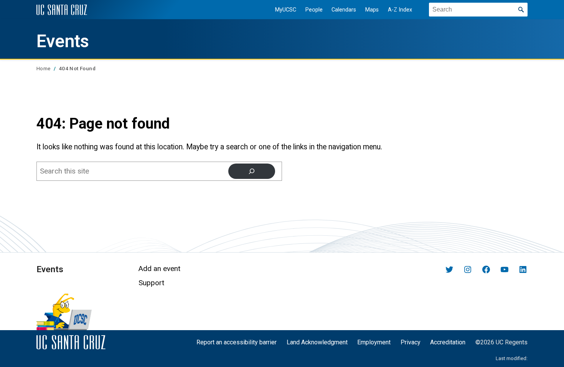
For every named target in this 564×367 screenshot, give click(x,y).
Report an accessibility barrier (236, 342)
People (314, 10)
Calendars (343, 10)
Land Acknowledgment (317, 342)
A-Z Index (400, 10)
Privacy (411, 342)
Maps (372, 10)
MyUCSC (285, 10)
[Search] (251, 171)
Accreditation (447, 342)
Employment (374, 342)
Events (62, 41)
